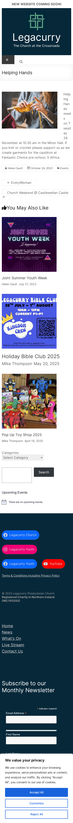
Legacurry (36, 37)
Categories (10, 453)
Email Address (16, 713)
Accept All (36, 792)
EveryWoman (19, 183)
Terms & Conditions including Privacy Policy (31, 575)
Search (44, 472)
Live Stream (13, 644)
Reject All (36, 814)
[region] (36, 788)
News (7, 632)
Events (64, 168)
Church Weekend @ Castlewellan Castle (35, 195)
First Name (13, 734)
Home (7, 625)
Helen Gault (15, 168)
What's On (11, 638)
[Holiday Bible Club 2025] (29, 299)
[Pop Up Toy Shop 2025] (29, 377)
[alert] (36, 502)
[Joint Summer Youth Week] (29, 220)
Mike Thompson (17, 363)
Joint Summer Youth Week (24, 278)
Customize (36, 803)
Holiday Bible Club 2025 (31, 356)
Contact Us (12, 651)
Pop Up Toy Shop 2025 (22, 435)
